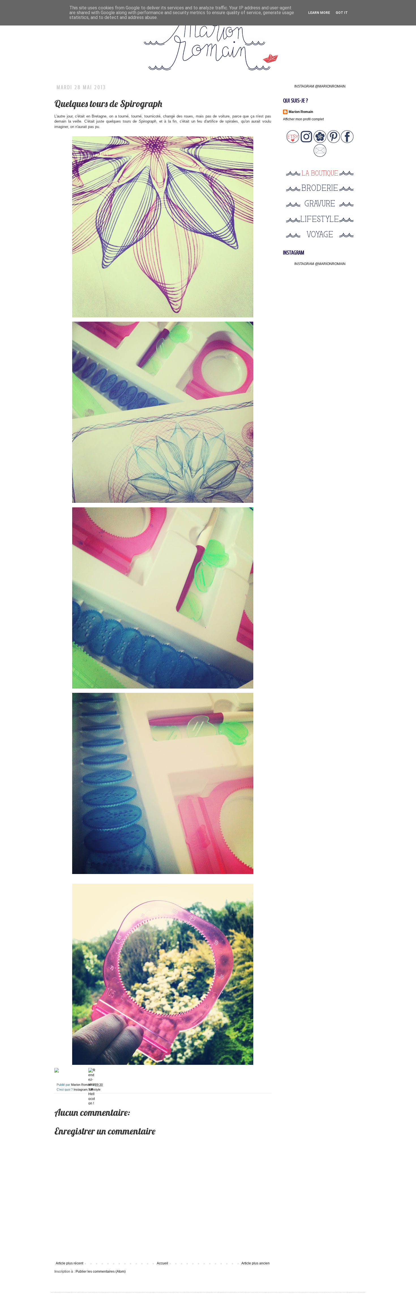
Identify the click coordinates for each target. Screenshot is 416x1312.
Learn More (319, 13)
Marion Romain (82, 1084)
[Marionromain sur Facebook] (347, 142)
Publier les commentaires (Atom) (101, 1271)
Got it (342, 13)
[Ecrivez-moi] (320, 156)
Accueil (162, 1263)
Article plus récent (69, 1263)
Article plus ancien (255, 1263)
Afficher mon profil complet (303, 119)
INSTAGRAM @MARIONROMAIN (320, 86)
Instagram (80, 1089)
